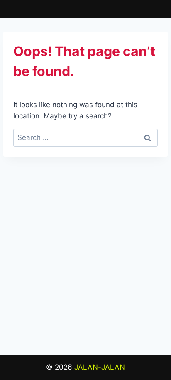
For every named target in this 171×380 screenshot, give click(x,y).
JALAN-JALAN (99, 367)
